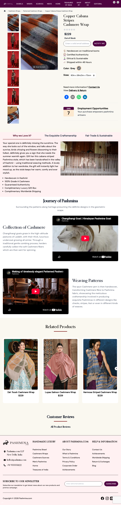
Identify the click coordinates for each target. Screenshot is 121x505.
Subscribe (111, 484)
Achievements (68, 469)
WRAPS (29, 4)
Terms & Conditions (71, 457)
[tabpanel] (60, 167)
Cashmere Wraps (14, 11)
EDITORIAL (98, 4)
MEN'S (49, 4)
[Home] (5, 11)
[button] (116, 368)
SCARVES (39, 4)
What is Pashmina (70, 453)
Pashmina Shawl (40, 449)
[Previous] (23, 42)
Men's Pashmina (40, 461)
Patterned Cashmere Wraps (32, 11)
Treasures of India (40, 469)
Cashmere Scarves (41, 457)
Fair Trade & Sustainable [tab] (98, 135)
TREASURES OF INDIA (68, 4)
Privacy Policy (68, 461)
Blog (94, 465)
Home (35, 465)
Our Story (66, 449)
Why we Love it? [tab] (22, 135)
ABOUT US (87, 4)
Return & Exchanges (101, 461)
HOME (58, 4)
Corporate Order (69, 465)
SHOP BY (79, 4)
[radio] (79, 68)
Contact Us (97, 449)
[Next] (56, 42)
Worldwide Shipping (101, 457)
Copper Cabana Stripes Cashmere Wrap (59, 11)
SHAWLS (19, 4)
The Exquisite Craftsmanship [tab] (61, 135)
